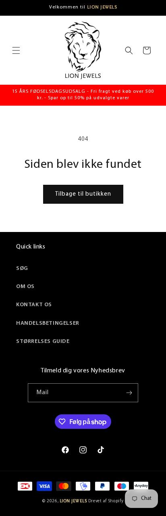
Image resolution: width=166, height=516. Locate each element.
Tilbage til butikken (83, 194)
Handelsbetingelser (47, 323)
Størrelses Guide (43, 341)
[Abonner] (129, 392)
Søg (22, 268)
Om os (25, 287)
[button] (16, 50)
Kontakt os (34, 305)
